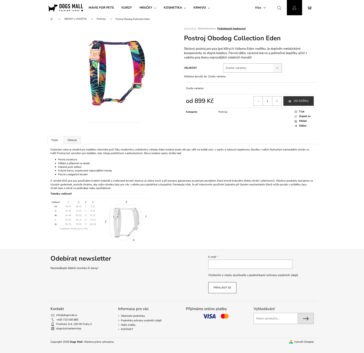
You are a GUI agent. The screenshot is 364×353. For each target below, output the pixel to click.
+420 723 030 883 (67, 319)
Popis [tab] (54, 140)
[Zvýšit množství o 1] (276, 101)
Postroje (223, 112)
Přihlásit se (222, 287)
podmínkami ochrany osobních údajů (273, 275)
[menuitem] (101, 7)
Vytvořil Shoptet (304, 342)
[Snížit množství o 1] (258, 101)
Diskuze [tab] (72, 140)
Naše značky (128, 325)
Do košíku (301, 101)
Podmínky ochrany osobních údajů (141, 320)
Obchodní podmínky (133, 316)
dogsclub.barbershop (68, 328)
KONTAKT (127, 329)
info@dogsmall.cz (66, 315)
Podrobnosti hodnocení (231, 28)
